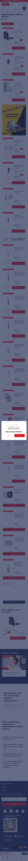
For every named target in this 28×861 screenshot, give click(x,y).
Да (19, 435)
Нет (8, 435)
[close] (25, 422)
